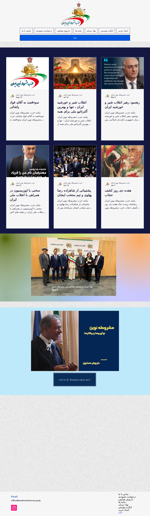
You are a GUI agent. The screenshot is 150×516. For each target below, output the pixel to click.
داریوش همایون (125, 499)
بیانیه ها (122, 502)
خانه (120, 512)
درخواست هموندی (125, 496)
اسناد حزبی (123, 510)
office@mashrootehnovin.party (26, 500)
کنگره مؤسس (125, 507)
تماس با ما (123, 494)
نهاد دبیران (123, 504)
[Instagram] (14, 508)
